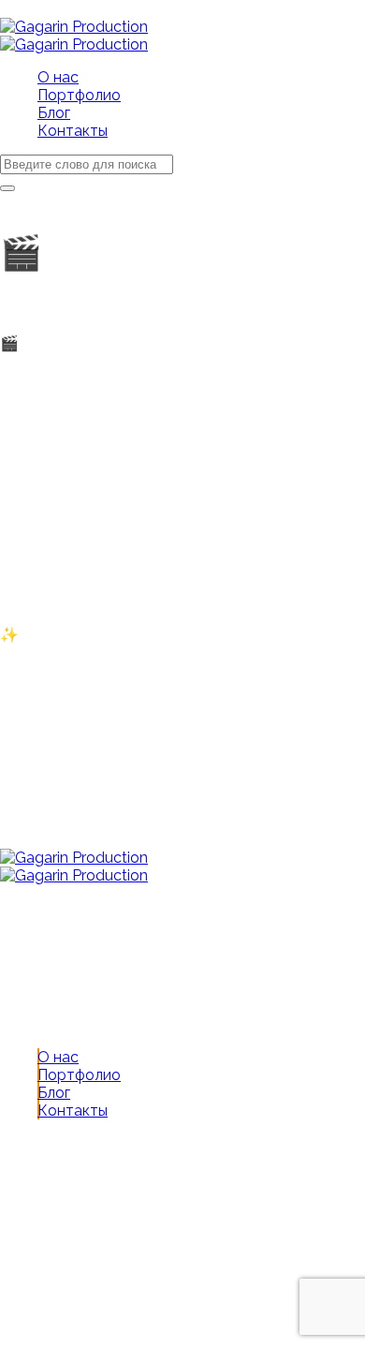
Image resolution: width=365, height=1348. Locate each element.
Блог (53, 1093)
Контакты (72, 1110)
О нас (58, 1057)
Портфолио (79, 1075)
